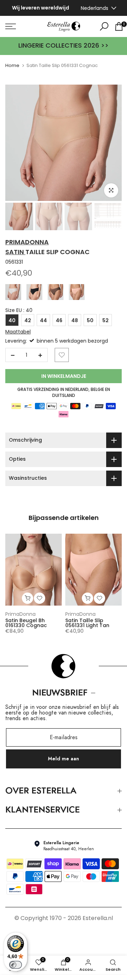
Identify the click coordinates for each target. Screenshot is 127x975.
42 (27, 321)
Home (12, 67)
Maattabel (18, 333)
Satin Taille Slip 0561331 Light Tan (87, 624)
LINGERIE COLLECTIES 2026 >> (63, 47)
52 (105, 321)
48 (74, 321)
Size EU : (18, 311)
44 (43, 321)
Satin (15, 253)
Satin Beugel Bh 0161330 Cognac (26, 624)
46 (59, 321)
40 (12, 321)
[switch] (15, 965)
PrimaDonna (20, 615)
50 (90, 321)
